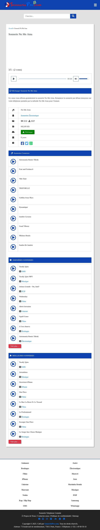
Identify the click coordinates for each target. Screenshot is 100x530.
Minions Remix (24, 236)
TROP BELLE (24, 188)
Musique (25, 281)
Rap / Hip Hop (25, 500)
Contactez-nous (43, 516)
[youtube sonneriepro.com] (43, 519)
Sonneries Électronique (30, 116)
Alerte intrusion (25, 306)
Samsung (75, 500)
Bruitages (25, 331)
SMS (24, 271)
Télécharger (29, 132)
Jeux (75, 479)
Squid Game (23, 316)
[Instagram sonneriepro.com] (47, 519)
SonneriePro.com (51, 524)
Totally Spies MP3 (26, 277)
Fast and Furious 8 (26, 169)
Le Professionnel (25, 412)
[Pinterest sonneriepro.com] (60, 519)
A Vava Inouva (24, 326)
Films (24, 301)
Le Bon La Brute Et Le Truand (30, 402)
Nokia (25, 495)
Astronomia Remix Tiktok (29, 160)
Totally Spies (24, 267)
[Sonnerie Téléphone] (23, 4)
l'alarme (25, 311)
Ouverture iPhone (25, 382)
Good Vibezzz (24, 226)
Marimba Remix (75, 484)
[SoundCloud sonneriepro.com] (55, 519)
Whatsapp (75, 506)
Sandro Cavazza (25, 217)
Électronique (26, 341)
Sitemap (75, 516)
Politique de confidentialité (60, 516)
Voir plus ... (14, 346)
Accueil (11, 28)
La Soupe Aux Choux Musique (30, 432)
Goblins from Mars (26, 198)
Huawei (75, 474)
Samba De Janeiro (26, 245)
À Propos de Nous (29, 516)
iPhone (24, 387)
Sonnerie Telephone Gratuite (50, 513)
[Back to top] (96, 527)
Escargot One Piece (26, 422)
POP (23, 291)
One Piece (22, 392)
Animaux (25, 463)
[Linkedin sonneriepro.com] (64, 519)
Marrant (25, 490)
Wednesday (23, 297)
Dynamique (23, 207)
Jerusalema (23, 372)
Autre (75, 463)
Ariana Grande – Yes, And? (29, 287)
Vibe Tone (22, 179)
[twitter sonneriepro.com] (51, 519)
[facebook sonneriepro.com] (39, 519)
